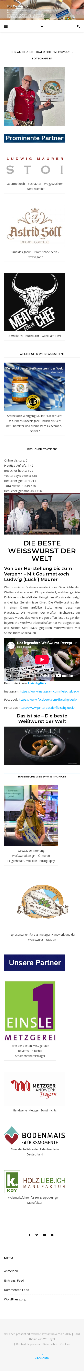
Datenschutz (51, 1344)
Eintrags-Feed (14, 1280)
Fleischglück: (37, 683)
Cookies (65, 1344)
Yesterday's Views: (18, 475)
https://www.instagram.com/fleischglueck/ (49, 691)
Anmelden (11, 1271)
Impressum (34, 1344)
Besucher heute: (16, 470)
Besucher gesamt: (17, 491)
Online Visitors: (15, 460)
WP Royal (49, 1339)
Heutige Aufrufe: (16, 465)
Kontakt (21, 1344)
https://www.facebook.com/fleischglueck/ (48, 699)
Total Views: (13, 486)
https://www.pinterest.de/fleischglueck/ (47, 707)
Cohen (11, 1334)
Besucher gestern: (17, 481)
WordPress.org (15, 1299)
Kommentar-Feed (16, 1290)
